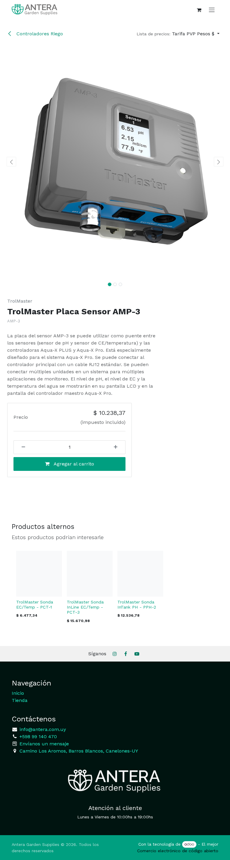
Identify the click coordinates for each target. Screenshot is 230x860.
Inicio (18, 693)
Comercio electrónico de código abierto (177, 850)
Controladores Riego (39, 34)
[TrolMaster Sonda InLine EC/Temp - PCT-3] (90, 574)
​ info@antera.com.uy (42, 729)
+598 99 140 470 (37, 736)
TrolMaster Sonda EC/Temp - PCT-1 (34, 604)
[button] (178, 34)
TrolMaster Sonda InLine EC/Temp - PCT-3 (85, 607)
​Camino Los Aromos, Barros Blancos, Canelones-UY (78, 751)
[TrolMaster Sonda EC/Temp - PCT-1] (39, 574)
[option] (115, 588)
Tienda (20, 700)
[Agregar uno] (117, 447)
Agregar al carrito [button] (73, 464)
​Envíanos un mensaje (44, 744)
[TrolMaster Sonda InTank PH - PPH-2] (140, 574)
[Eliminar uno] (21, 447)
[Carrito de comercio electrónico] (199, 10)
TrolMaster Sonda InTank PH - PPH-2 (136, 604)
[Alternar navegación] (211, 9)
